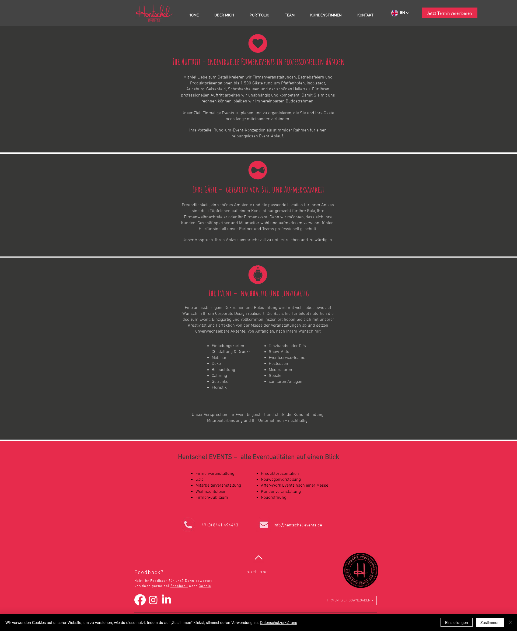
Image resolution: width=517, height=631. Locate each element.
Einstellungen (456, 622)
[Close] (510, 622)
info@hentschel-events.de (298, 525)
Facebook (179, 586)
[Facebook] (140, 599)
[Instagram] (153, 599)
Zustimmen (489, 622)
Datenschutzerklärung (278, 622)
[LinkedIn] (166, 599)
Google (205, 586)
